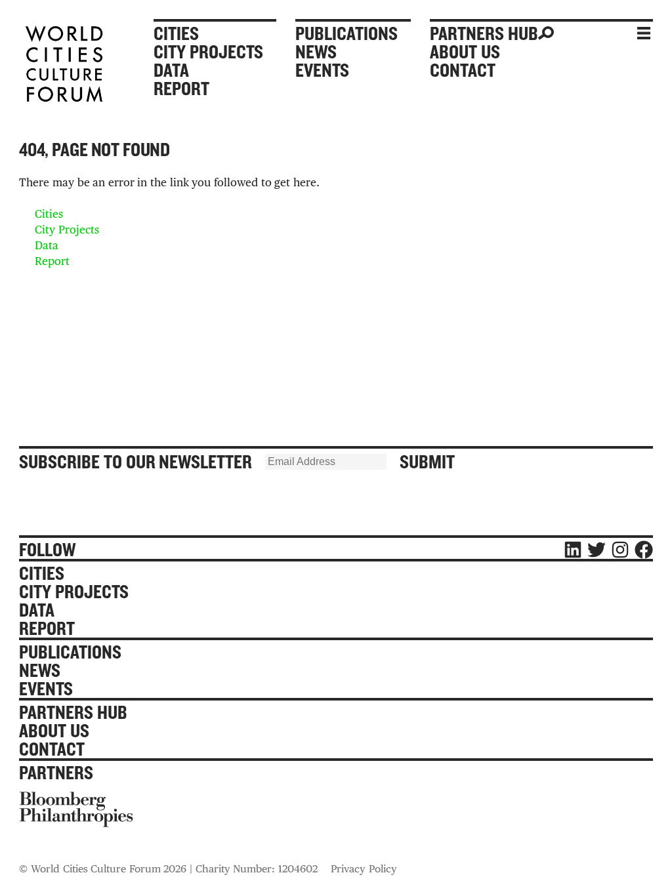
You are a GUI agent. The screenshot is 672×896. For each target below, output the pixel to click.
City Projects (208, 52)
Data (171, 70)
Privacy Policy (364, 869)
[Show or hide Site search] (576, 33)
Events (322, 70)
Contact (462, 70)
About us (465, 52)
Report (181, 88)
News (316, 52)
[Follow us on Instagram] (620, 549)
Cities (176, 33)
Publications (346, 33)
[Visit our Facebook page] (644, 549)
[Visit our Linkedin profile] (573, 549)
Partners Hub (484, 33)
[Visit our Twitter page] (596, 549)
